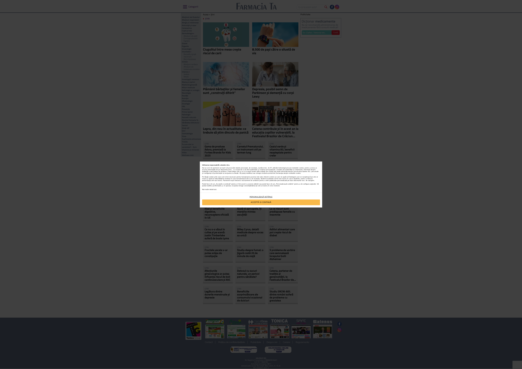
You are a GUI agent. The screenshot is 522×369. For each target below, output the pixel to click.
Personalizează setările (261, 197)
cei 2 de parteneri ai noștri (216, 168)
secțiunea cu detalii (231, 173)
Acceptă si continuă (261, 202)
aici (215, 189)
